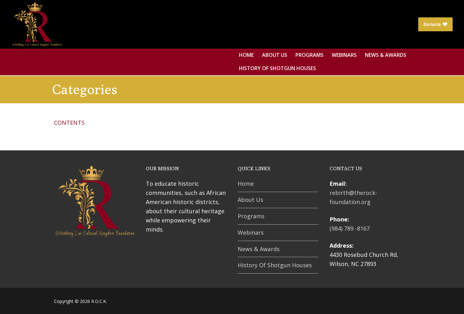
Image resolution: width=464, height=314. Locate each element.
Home (246, 183)
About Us (250, 199)
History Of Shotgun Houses (275, 265)
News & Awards (259, 249)
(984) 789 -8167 (350, 228)
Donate (432, 24)
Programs (251, 216)
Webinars (251, 232)
